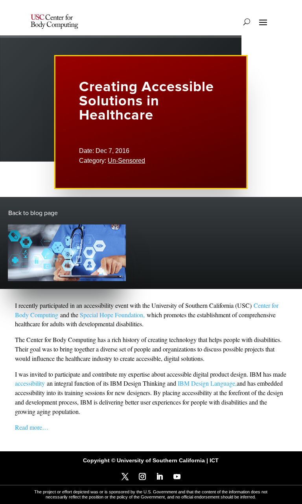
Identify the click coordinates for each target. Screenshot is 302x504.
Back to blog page (33, 213)
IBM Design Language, (207, 383)
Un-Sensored (126, 160)
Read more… (31, 427)
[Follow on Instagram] (142, 476)
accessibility (30, 383)
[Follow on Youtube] (177, 476)
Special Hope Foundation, (112, 315)
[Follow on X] (125, 476)
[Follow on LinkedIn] (160, 476)
